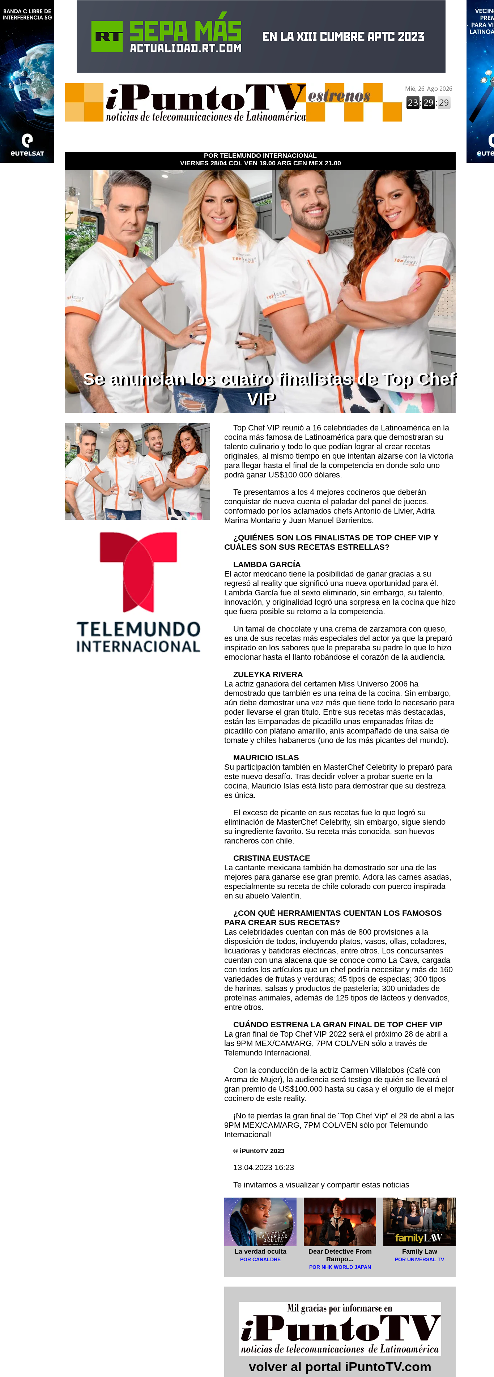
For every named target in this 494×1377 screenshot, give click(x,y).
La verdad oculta (260, 1251)
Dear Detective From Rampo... (340, 1255)
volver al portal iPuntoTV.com (340, 1366)
